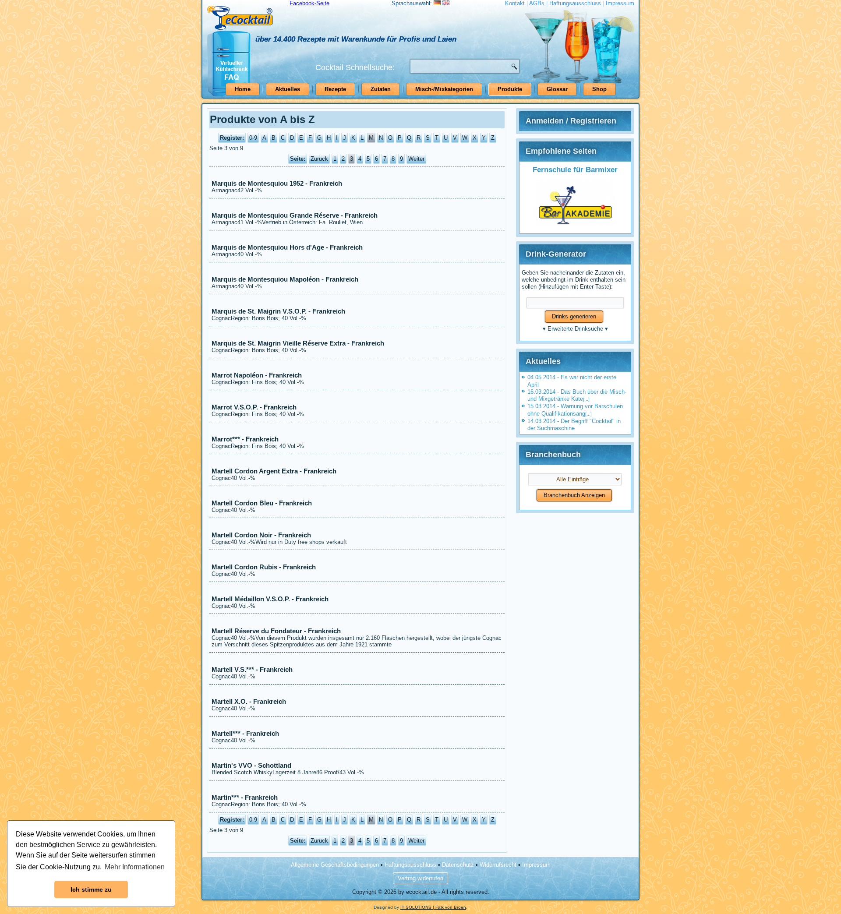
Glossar (557, 89)
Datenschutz (458, 864)
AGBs (536, 3)
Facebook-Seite (309, 3)
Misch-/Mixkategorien (444, 89)
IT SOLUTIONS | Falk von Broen (433, 907)
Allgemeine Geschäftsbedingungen (335, 864)
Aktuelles (287, 89)
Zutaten (381, 89)
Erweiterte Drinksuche (575, 328)
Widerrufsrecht (498, 864)
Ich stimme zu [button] (91, 889)
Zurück (319, 158)
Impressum (620, 3)
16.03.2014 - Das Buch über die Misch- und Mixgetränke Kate (576, 395)
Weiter (416, 158)
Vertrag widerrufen (420, 878)
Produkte (510, 89)
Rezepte (335, 89)
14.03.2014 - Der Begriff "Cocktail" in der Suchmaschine (574, 424)
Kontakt (515, 3)
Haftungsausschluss (575, 3)
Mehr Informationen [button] (135, 867)
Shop (599, 89)
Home (243, 89)
